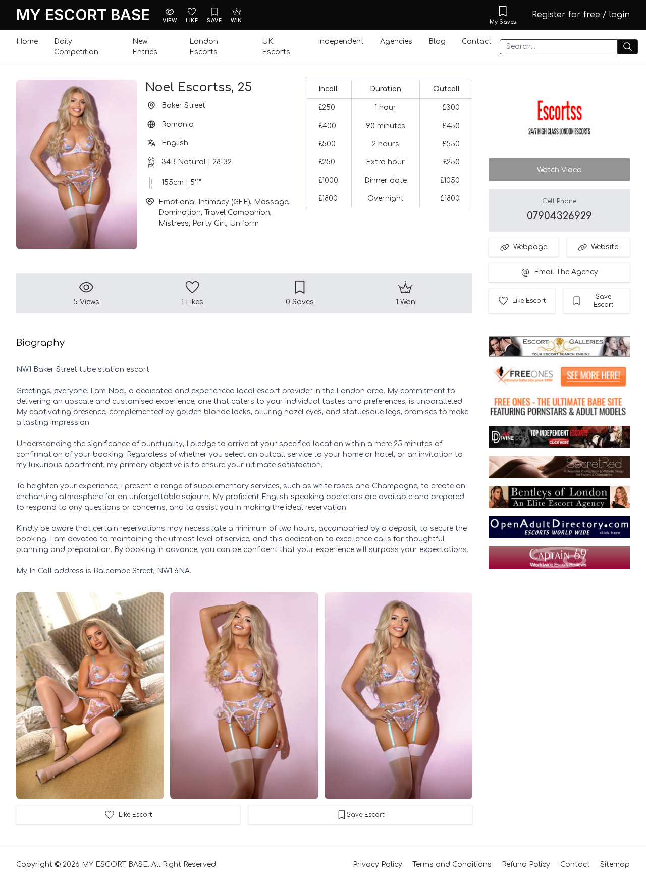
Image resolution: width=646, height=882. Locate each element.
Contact (477, 41)
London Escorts (203, 47)
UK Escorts (276, 47)
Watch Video (559, 170)
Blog (437, 41)
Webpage (530, 247)
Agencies (396, 41)
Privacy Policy (377, 864)
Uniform (244, 223)
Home (27, 41)
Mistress (173, 223)
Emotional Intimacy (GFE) (204, 202)
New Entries (144, 47)
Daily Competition (76, 47)
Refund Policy (526, 864)
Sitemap (615, 864)
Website (604, 247)
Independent (341, 41)
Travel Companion (237, 212)
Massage (271, 202)
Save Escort (603, 300)
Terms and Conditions (452, 864)
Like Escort (529, 300)
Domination (179, 212)
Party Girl (209, 223)
